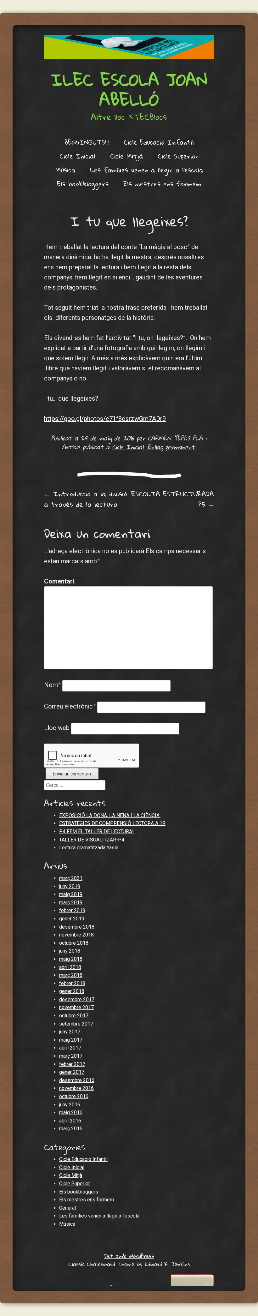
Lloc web (57, 728)
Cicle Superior (178, 156)
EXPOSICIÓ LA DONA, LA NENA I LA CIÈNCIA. (109, 815)
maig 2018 (70, 959)
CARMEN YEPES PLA (175, 438)
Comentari (57, 581)
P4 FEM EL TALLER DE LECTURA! (96, 831)
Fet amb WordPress (129, 1256)
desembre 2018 (76, 927)
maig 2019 (70, 894)
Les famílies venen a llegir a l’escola (146, 170)
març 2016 (70, 1129)
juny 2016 (69, 1105)
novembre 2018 (76, 935)
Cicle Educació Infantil (159, 142)
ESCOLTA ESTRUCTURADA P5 (172, 499)
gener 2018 (71, 991)
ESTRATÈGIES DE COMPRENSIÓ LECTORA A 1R (112, 823)
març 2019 (70, 903)
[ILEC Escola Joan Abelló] (129, 47)
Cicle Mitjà (126, 156)
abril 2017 (70, 1048)
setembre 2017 (76, 1024)
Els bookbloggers (83, 184)
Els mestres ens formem (162, 184)
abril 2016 (70, 1121)
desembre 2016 (76, 1080)
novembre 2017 (76, 1007)
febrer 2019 (72, 910)
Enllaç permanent (171, 446)
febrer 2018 (72, 983)
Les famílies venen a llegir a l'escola (99, 1216)
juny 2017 (69, 1032)
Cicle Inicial (77, 156)
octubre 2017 (73, 1016)
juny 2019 (69, 886)
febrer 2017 (72, 1064)
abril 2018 (70, 967)
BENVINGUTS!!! (86, 142)
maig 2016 (70, 1113)
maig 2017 (70, 1040)
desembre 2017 (76, 999)
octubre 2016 (73, 1096)
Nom (52, 685)
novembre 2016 (76, 1088)
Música (65, 170)
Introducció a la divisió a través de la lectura (85, 499)
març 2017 (70, 1056)
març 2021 (70, 878)
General (67, 1208)
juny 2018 (69, 951)
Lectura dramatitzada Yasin (88, 848)
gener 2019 (71, 919)
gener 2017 (71, 1072)
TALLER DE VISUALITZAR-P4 (91, 840)
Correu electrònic (70, 706)
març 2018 (70, 975)
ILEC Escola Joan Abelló (129, 89)
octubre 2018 (73, 943)
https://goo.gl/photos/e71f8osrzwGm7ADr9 (105, 418)
